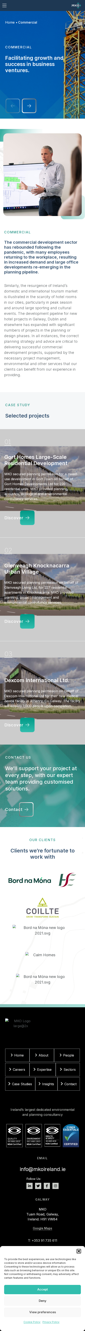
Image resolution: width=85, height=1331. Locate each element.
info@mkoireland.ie (43, 1169)
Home (10, 22)
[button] (79, 1251)
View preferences (42, 1312)
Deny (42, 1301)
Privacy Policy (50, 1322)
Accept (42, 1289)
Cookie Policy (32, 1322)
